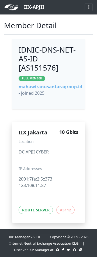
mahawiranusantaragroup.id (50, 87)
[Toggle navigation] (89, 7)
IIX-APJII (33, 7)
